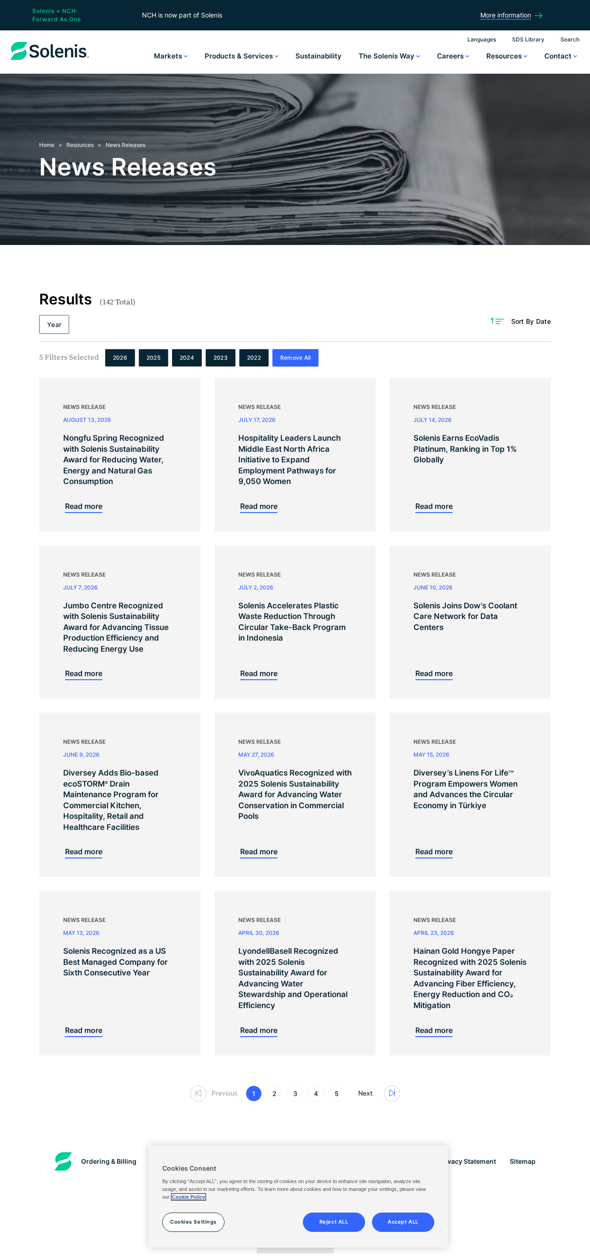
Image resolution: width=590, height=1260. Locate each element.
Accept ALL (403, 1222)
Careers (451, 56)
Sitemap (523, 1161)
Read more (83, 506)
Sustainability (318, 56)
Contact (558, 56)
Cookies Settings (193, 1222)
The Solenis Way (387, 56)
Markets (169, 56)
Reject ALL (333, 1222)
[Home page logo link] (50, 60)
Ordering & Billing (108, 1161)
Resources (505, 56)
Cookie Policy (188, 1197)
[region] (298, 1196)
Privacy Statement (467, 1161)
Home (46, 144)
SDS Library (528, 39)
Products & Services (240, 56)
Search (569, 39)
